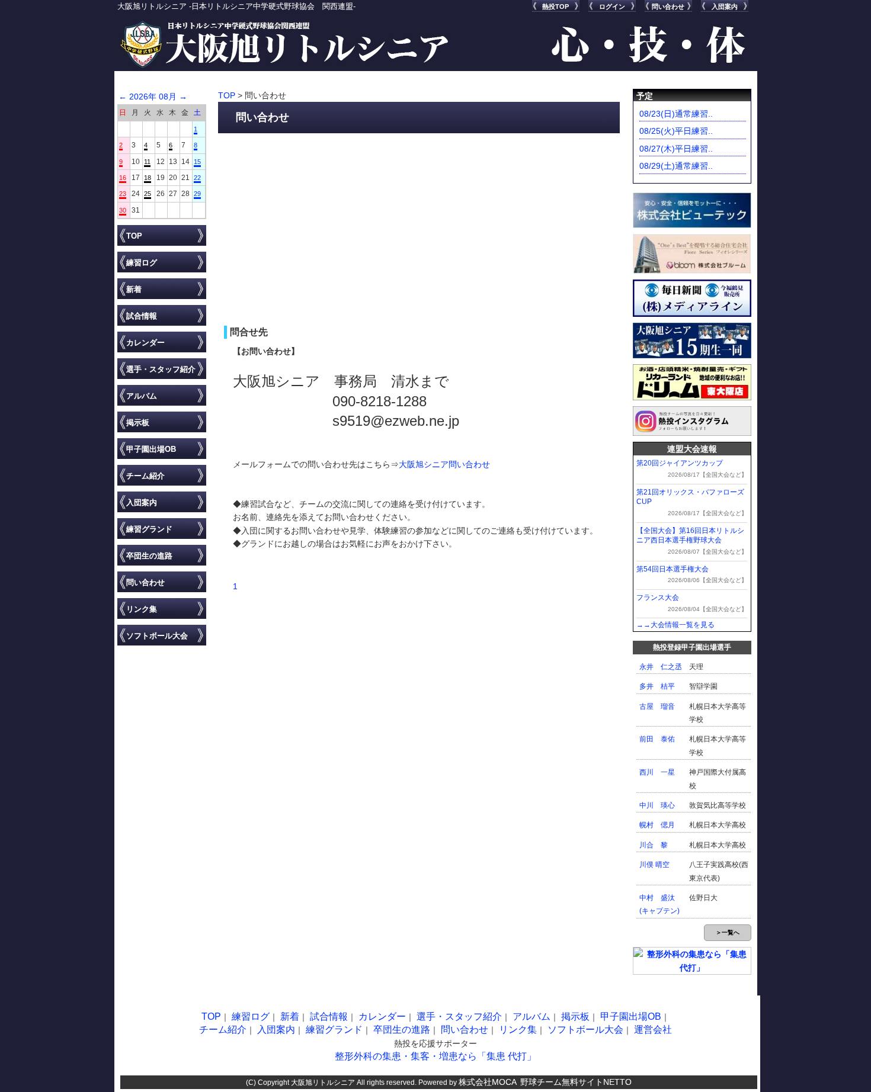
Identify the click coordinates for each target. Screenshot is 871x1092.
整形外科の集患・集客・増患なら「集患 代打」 (435, 1056)
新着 (134, 289)
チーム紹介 (145, 475)
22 (197, 177)
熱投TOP (555, 6)
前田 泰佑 (657, 739)
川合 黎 (653, 845)
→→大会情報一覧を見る (675, 625)
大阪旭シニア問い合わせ (444, 464)
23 (122, 193)
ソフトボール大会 (157, 635)
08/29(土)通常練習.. (676, 166)
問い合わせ (668, 6)
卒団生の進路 (149, 555)
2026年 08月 (153, 96)
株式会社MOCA (488, 1082)
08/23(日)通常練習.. (676, 113)
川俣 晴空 (654, 864)
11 (147, 161)
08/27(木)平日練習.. (676, 148)
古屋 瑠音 (657, 706)
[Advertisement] (419, 228)
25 (147, 193)
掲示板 (137, 422)
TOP (134, 236)
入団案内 (725, 6)
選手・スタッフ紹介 (161, 369)
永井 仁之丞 (660, 667)
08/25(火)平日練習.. (676, 131)
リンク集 (141, 609)
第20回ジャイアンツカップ (679, 463)
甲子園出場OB (151, 449)
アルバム (141, 395)
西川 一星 (657, 772)
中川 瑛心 (657, 805)
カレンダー (145, 342)
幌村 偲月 (657, 825)
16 (122, 177)
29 (197, 193)
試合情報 (141, 315)
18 (147, 177)
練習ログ (141, 262)
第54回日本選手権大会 (672, 569)
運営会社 (653, 1029)
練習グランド (149, 529)
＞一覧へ (727, 932)
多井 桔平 (657, 686)
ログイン (612, 6)
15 (197, 161)
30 (122, 210)
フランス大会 (657, 597)
